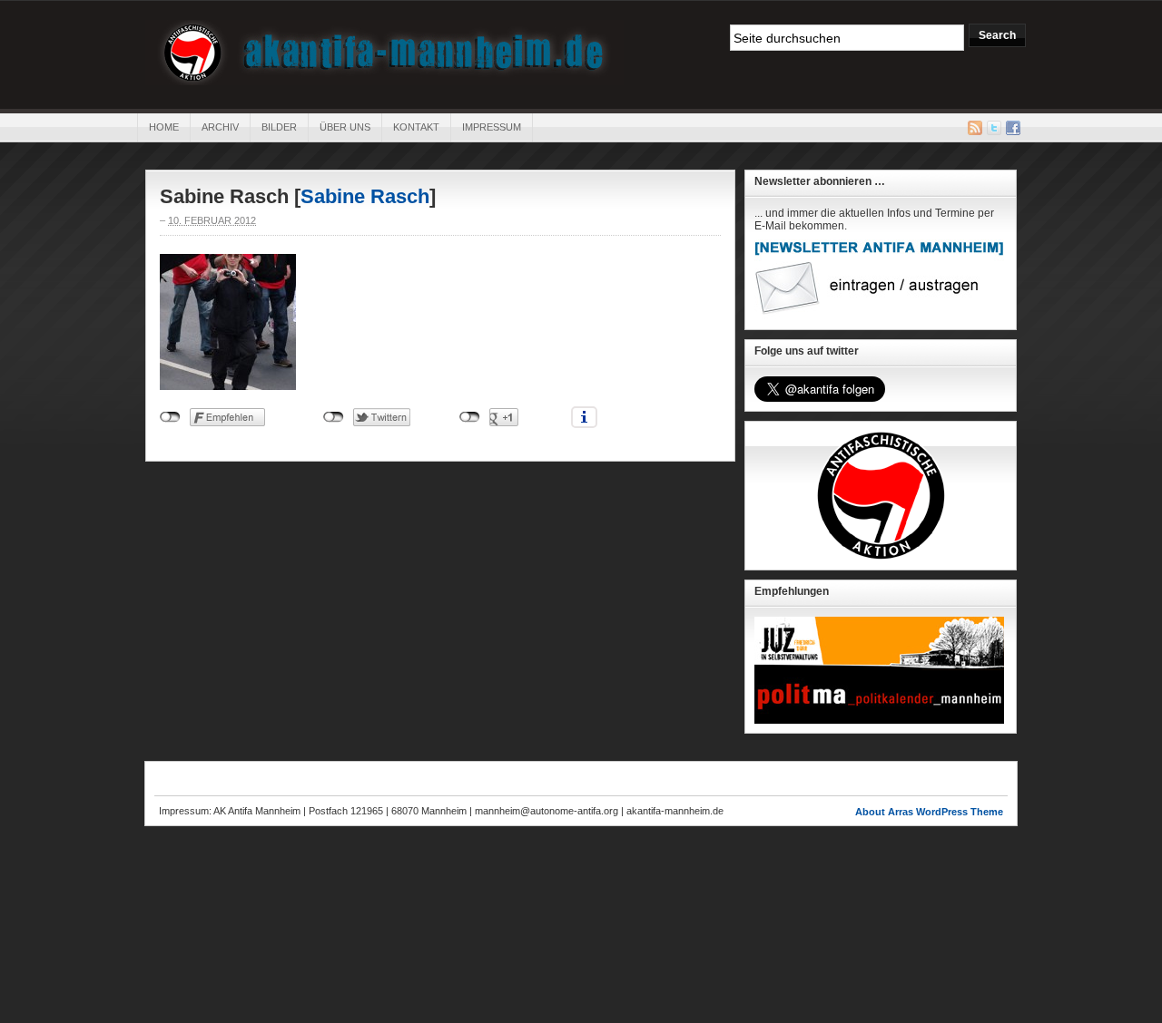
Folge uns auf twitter (806, 351)
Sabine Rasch (364, 196)
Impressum (491, 127)
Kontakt (416, 127)
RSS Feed (975, 128)
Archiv (220, 127)
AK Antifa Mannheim (384, 52)
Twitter (994, 128)
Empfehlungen (791, 591)
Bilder (279, 127)
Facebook (1013, 128)
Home (164, 127)
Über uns (345, 127)
